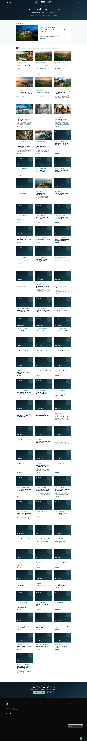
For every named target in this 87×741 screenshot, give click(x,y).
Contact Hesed (50, 692)
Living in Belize (22, 47)
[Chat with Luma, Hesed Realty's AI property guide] (84, 738)
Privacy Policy (69, 735)
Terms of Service (77, 735)
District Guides (55, 47)
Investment (29, 47)
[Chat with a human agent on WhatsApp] (81, 738)
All (17, 47)
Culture (42, 47)
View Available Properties (39, 692)
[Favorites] (79, 2)
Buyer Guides (48, 47)
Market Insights (36, 47)
